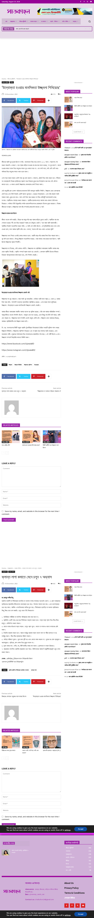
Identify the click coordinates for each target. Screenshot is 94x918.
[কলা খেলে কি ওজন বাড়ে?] (68, 125)
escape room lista (71, 155)
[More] (48, 100)
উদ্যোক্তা (36, 365)
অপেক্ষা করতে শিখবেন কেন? (77, 169)
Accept (80, 914)
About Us (69, 883)
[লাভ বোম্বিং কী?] (11, 436)
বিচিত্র (12, 82)
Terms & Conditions (74, 893)
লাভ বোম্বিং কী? (6, 445)
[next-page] (7, 453)
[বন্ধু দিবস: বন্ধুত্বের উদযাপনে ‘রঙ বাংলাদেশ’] (68, 116)
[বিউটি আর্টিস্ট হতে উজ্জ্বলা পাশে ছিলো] (52, 436)
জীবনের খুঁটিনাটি (11, 79)
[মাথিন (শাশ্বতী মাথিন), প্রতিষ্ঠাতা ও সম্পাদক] (6, 852)
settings (67, 915)
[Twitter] (87, 1)
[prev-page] (3, 453)
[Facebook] (80, 1)
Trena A (67, 148)
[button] (89, 21)
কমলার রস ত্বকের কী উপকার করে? (31, 445)
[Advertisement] (47, 56)
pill (65, 169)
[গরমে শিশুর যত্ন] (68, 100)
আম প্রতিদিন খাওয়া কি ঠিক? (76, 187)
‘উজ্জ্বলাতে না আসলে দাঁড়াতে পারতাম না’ (49, 391)
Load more (77, 132)
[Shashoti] (3, 94)
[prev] (85, 28)
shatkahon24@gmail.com (44, 899)
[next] (89, 28)
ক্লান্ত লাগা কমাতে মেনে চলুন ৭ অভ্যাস (14, 391)
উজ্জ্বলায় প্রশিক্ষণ (28, 365)
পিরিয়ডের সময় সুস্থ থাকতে (23, 29)
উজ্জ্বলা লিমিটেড (18, 365)
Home (4, 79)
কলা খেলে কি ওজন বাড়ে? (80, 122)
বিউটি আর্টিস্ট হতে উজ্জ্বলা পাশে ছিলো (83, 106)
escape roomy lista (71, 162)
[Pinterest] (84, 1)
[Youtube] (90, 1)
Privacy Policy (71, 888)
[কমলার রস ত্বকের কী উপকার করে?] (31, 436)
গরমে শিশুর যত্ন (78, 98)
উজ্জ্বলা (10, 365)
